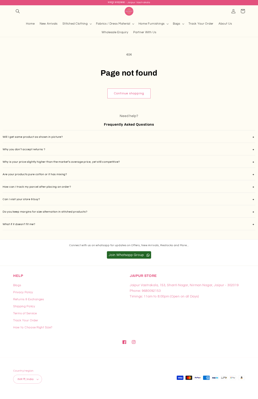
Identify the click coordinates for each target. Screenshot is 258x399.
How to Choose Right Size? (32, 327)
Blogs (17, 285)
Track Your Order (25, 320)
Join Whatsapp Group (127, 255)
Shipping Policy (24, 306)
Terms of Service (25, 313)
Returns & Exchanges (28, 299)
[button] (17, 11)
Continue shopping (129, 93)
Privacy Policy (23, 292)
